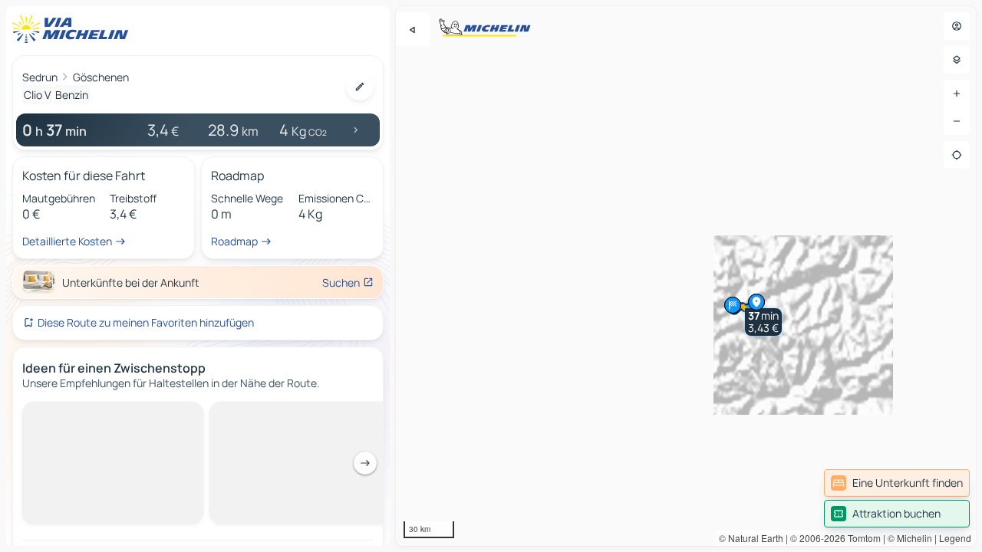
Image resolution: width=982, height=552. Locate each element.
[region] (686, 276)
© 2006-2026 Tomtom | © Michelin (861, 537)
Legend (955, 537)
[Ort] (957, 155)
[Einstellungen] (957, 60)
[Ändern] (360, 86)
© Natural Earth (751, 537)
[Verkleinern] (957, 121)
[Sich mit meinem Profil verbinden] (957, 26)
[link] (897, 483)
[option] (72, 414)
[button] (763, 322)
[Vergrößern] (957, 93)
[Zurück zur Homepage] (73, 29)
